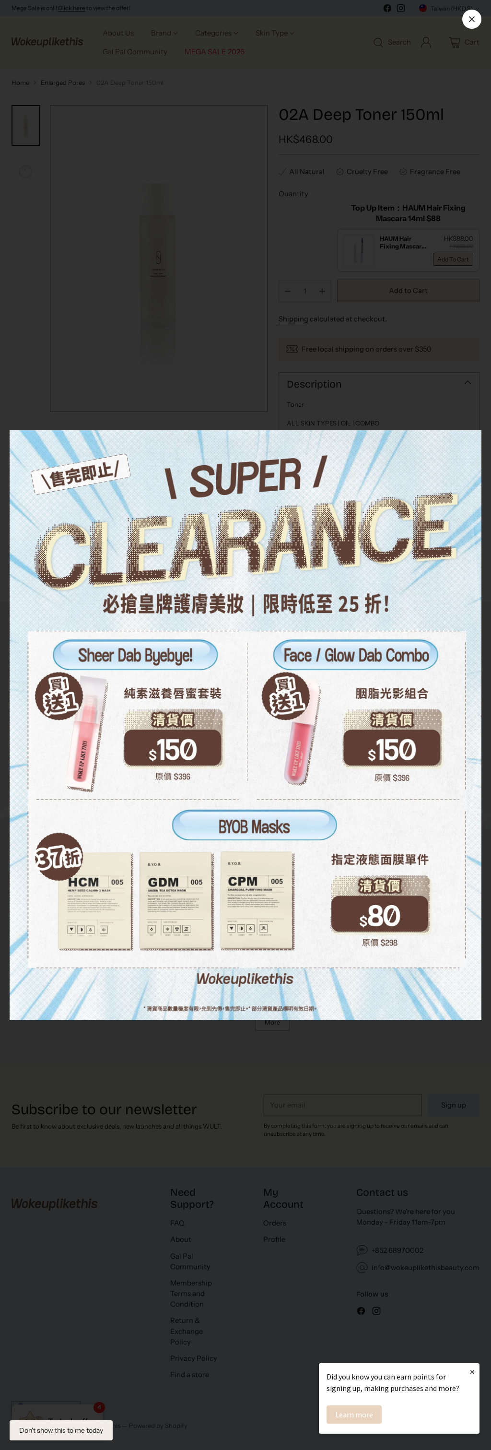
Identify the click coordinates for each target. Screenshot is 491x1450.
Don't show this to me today (61, 1430)
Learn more (354, 1414)
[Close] (471, 19)
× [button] (472, 1372)
